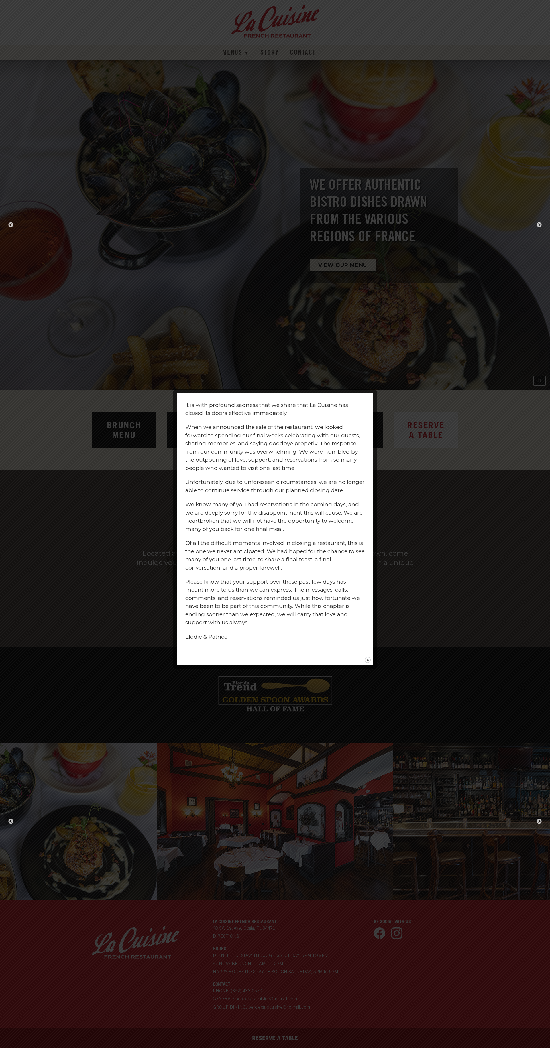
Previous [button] (11, 225)
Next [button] (539, 225)
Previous (11, 821)
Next (539, 821)
